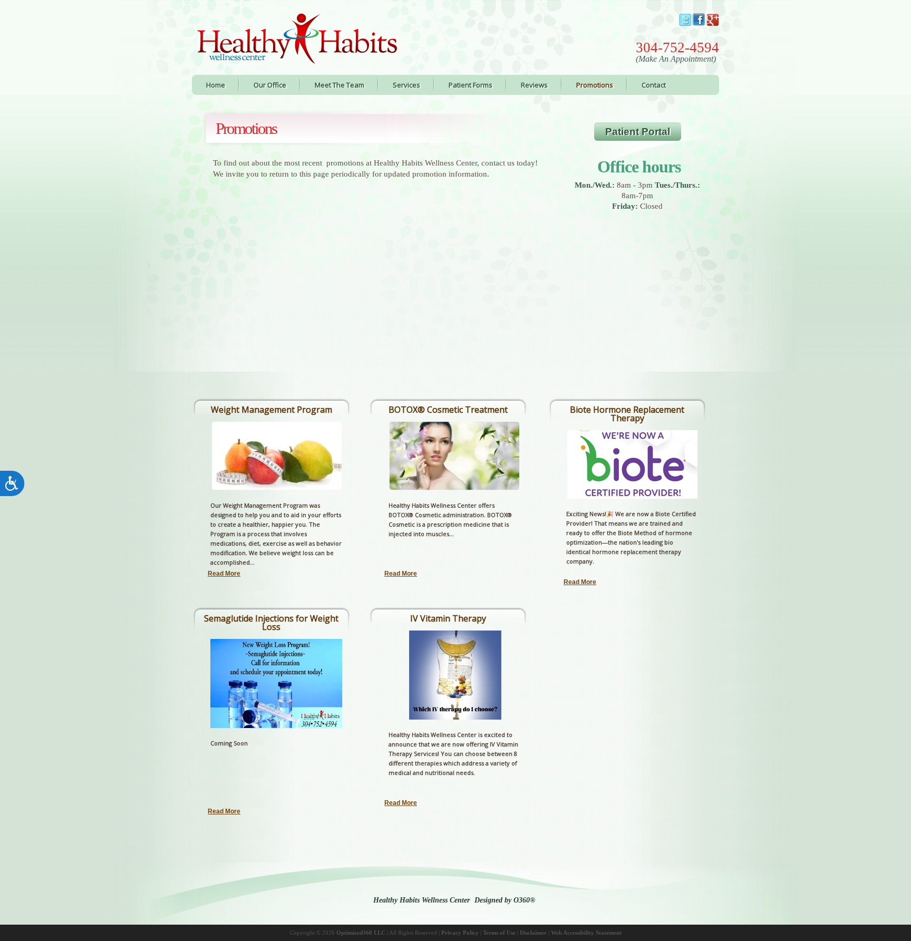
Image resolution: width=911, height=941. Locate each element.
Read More (224, 573)
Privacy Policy (460, 932)
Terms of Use (499, 932)
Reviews (534, 85)
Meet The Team (339, 85)
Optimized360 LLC (360, 932)
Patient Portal (637, 131)
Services (406, 85)
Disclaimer (533, 932)
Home (215, 85)
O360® (524, 900)
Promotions (594, 85)
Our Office (270, 85)
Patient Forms (470, 85)
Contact (654, 85)
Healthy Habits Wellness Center (421, 900)
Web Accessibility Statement (586, 932)
